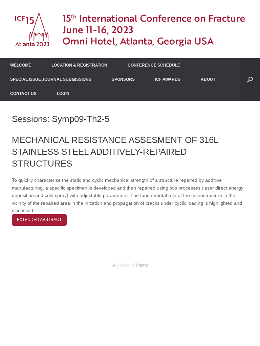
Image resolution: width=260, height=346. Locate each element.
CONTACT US (23, 93)
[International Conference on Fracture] (130, 29)
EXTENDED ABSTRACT (39, 219)
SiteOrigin (125, 265)
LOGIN (63, 93)
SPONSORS (123, 79)
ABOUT (208, 79)
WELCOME (20, 65)
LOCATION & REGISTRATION (79, 65)
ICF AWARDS (167, 79)
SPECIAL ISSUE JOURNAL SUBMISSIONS (50, 79)
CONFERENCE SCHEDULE (154, 65)
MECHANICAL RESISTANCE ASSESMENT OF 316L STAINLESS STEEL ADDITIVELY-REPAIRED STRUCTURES (115, 152)
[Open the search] (250, 79)
